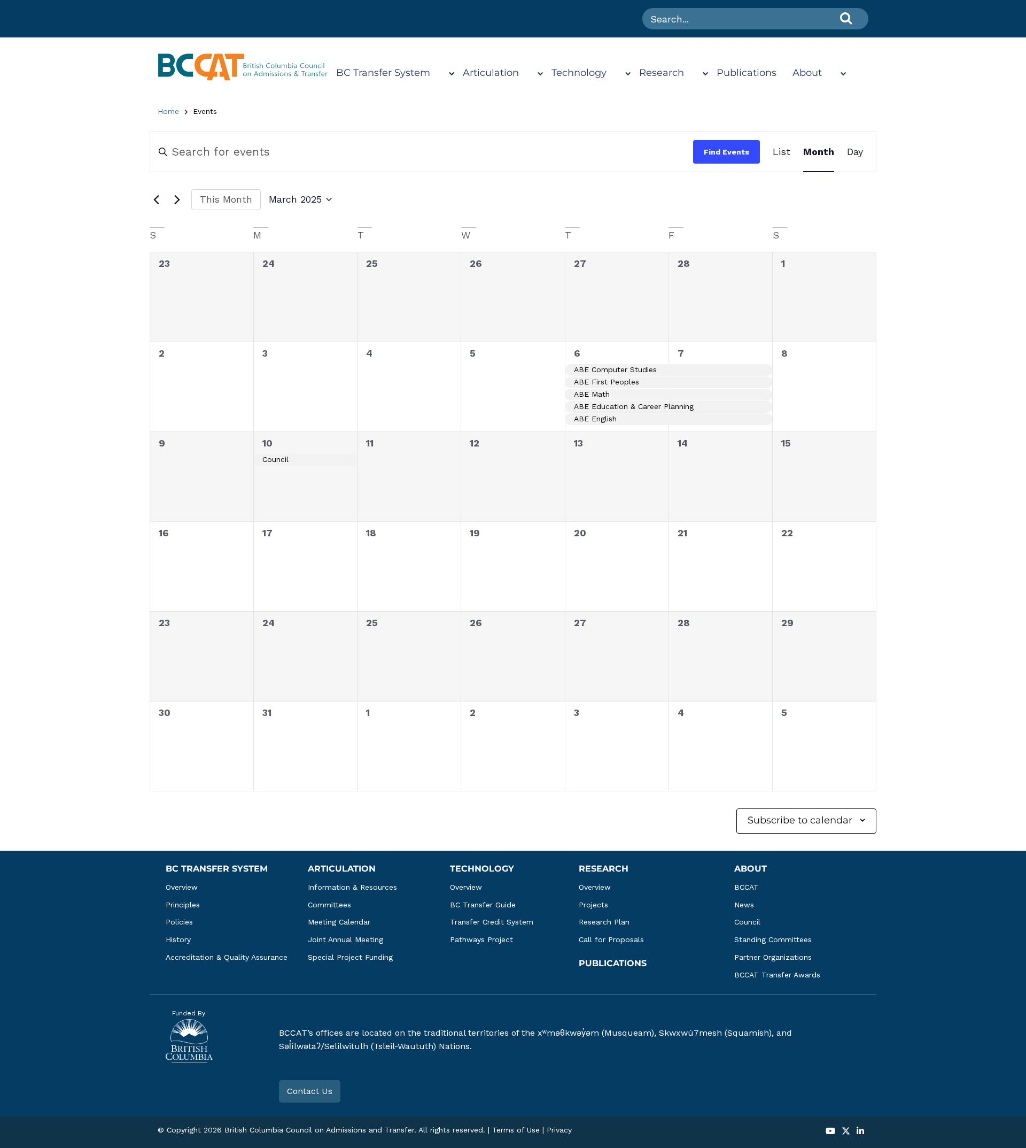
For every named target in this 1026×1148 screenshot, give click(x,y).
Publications (746, 73)
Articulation (491, 73)
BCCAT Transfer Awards (777, 974)
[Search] (845, 18)
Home (168, 111)
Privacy (559, 1130)
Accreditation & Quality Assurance (226, 957)
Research (661, 73)
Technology (579, 73)
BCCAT (746, 887)
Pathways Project (481, 939)
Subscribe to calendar (800, 820)
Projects (593, 904)
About (807, 73)
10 (267, 443)
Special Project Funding (350, 957)
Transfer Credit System (491, 922)
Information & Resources (352, 887)
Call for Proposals (611, 939)
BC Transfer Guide (483, 904)
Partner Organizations (773, 957)
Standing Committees (773, 939)
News (744, 904)
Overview (182, 887)
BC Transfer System (383, 73)
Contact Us (309, 1091)
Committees (329, 904)
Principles (183, 904)
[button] (830, 1131)
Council (747, 922)
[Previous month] (156, 199)
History (178, 939)
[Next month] (176, 199)
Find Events (726, 152)
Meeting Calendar (339, 922)
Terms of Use (516, 1130)
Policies (179, 922)
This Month (226, 199)
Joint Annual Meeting (345, 939)
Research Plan (604, 922)
